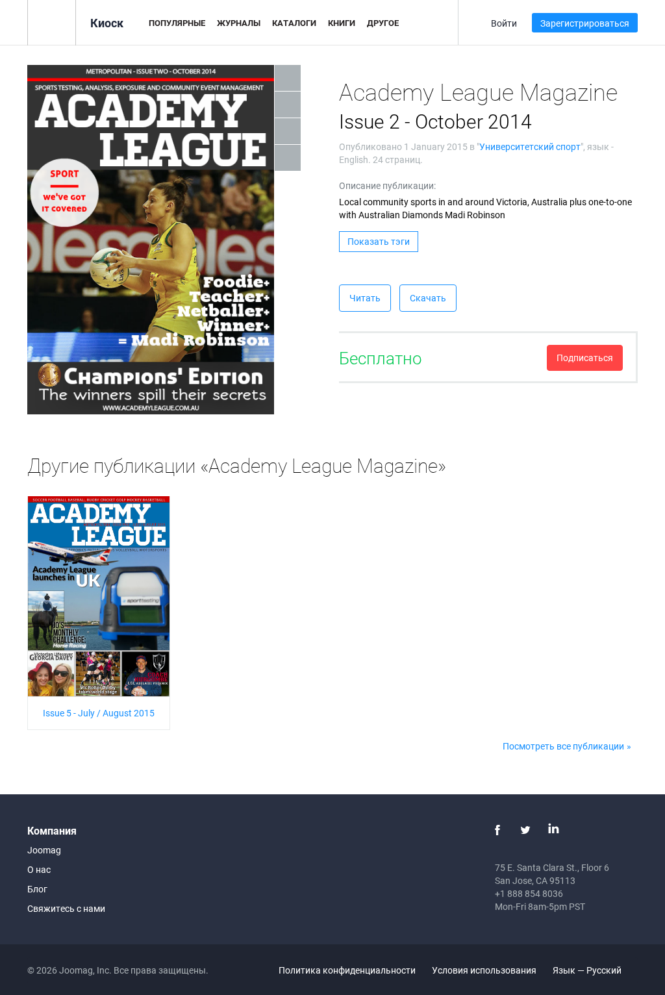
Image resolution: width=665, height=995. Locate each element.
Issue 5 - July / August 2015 (99, 713)
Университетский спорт (530, 146)
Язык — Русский (588, 970)
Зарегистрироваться (584, 23)
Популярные (177, 23)
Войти (504, 23)
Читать (365, 298)
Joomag (44, 850)
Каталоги (294, 23)
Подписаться (585, 357)
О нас (39, 869)
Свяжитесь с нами (66, 908)
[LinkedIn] (553, 830)
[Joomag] (51, 22)
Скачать (428, 298)
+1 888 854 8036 (529, 893)
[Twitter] (525, 830)
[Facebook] (497, 830)
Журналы (238, 23)
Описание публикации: (387, 185)
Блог (37, 889)
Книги (341, 23)
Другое (383, 23)
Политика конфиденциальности (347, 970)
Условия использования (484, 970)
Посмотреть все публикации (563, 746)
